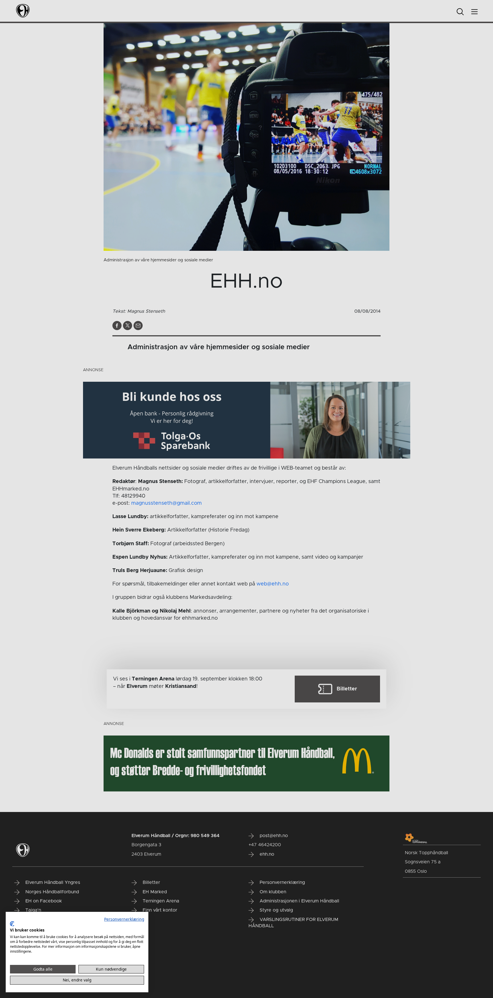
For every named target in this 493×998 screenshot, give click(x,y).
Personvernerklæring (124, 919)
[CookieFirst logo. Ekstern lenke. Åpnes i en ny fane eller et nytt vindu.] (12, 923)
